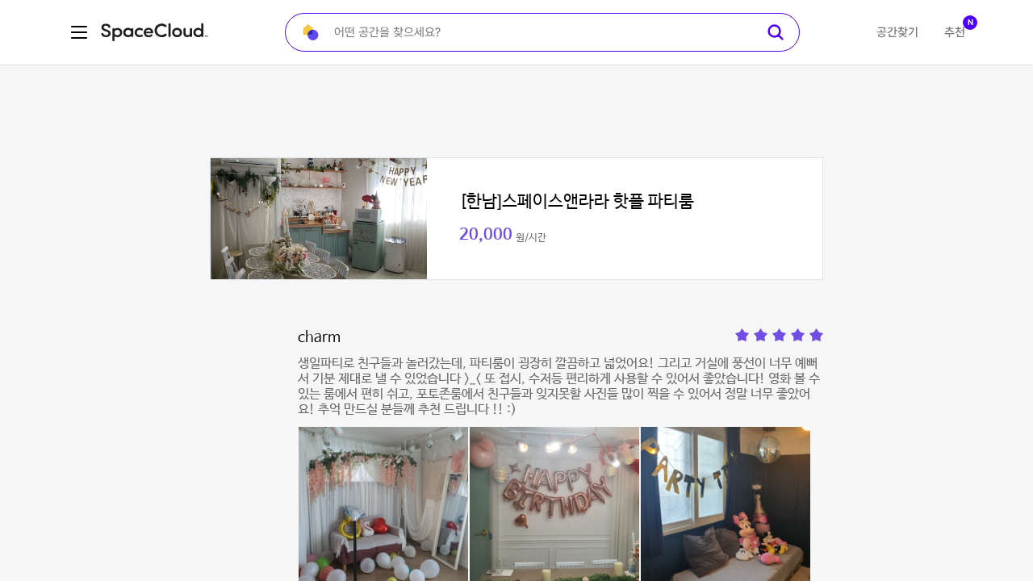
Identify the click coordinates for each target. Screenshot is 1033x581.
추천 (954, 32)
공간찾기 (897, 32)
